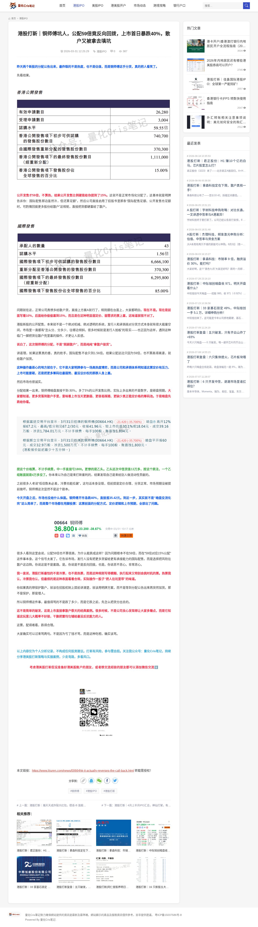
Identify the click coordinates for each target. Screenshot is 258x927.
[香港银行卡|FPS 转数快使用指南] (196, 103)
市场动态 (140, 5)
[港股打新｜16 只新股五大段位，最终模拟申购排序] (153, 869)
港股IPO (78, 5)
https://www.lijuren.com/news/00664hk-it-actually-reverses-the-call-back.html (83, 770)
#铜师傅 (74, 791)
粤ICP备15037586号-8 (168, 914)
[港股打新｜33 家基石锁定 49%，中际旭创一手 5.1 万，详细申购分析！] (34, 869)
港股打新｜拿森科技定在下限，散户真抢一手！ (84, 850)
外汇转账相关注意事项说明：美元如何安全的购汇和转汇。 (226, 122)
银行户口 (179, 5)
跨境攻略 (160, 5)
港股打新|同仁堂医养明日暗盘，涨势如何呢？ (123, 886)
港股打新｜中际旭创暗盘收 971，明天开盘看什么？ (166, 850)
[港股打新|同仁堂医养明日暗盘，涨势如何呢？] (113, 869)
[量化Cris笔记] (25, 5)
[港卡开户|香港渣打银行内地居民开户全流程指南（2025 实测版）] (196, 46)
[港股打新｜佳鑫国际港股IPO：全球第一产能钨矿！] (196, 84)
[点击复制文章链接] (83, 781)
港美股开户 (118, 5)
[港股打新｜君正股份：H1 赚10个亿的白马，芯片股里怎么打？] (34, 833)
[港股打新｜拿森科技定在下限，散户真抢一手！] (73, 833)
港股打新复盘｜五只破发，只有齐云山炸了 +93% (85, 886)
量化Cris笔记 (48, 919)
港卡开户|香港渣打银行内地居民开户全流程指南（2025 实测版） (226, 46)
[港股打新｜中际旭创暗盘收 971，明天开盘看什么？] (153, 833)
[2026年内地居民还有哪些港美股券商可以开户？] (196, 65)
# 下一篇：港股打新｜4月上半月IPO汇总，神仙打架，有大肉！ (139, 805)
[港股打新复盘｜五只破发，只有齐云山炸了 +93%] (73, 869)
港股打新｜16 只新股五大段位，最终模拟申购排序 (165, 886)
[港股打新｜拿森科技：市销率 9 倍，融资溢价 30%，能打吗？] (113, 833)
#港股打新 (109, 791)
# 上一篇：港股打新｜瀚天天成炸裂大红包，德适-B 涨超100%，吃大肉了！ (61, 805)
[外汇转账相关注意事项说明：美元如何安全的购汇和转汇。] (196, 122)
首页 (62, 5)
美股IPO (97, 5)
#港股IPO (91, 791)
